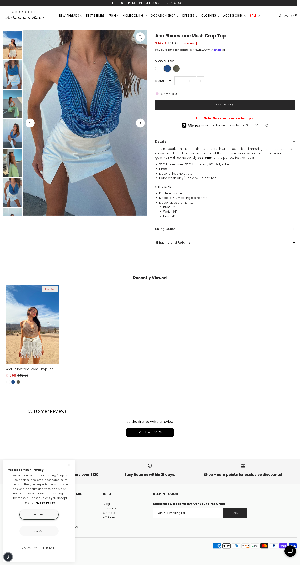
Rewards (109, 508)
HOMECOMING (133, 15)
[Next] (140, 122)
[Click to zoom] (140, 37)
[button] (8, 557)
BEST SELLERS (95, 15)
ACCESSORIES (233, 15)
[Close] (69, 465)
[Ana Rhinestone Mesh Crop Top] (32, 324)
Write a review (150, 432)
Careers (109, 513)
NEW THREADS (69, 15)
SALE (253, 15)
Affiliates (109, 517)
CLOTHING (208, 15)
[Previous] (30, 122)
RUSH (112, 15)
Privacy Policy (44, 503)
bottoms (205, 158)
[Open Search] (279, 15)
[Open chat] (290, 551)
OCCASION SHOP (163, 15)
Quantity (163, 81)
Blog (106, 504)
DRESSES (188, 15)
